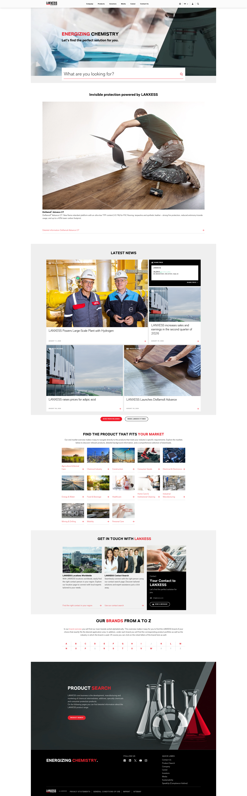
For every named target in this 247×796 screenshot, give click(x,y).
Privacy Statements (80, 792)
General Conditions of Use (106, 792)
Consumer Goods (149, 459)
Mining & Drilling (73, 513)
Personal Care (123, 513)
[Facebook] (125, 760)
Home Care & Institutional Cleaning (149, 486)
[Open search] (198, 4)
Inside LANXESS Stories (136, 419)
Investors (112, 4)
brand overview (75, 629)
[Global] (180, 4)
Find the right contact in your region (82, 577)
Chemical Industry (98, 459)
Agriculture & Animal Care (73, 459)
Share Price (191, 282)
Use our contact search (124, 577)
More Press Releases (111, 419)
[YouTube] (140, 760)
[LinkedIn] (130, 760)
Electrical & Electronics (174, 459)
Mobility (98, 513)
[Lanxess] (52, 792)
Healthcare (123, 486)
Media (123, 4)
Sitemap (137, 792)
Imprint (126, 792)
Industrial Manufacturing (174, 486)
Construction (123, 459)
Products (101, 4)
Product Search (76, 717)
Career (132, 4)
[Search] (181, 74)
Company (89, 4)
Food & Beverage (98, 486)
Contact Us (144, 4)
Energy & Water (73, 486)
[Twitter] (135, 760)
